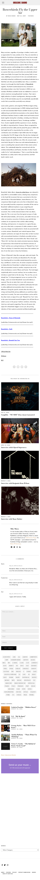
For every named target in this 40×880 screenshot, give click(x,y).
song (30, 689)
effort (34, 666)
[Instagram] (17, 547)
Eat (27, 666)
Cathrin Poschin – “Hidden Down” (23, 707)
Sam (18, 689)
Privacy (14, 872)
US (13, 695)
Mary (18, 677)
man (5, 677)
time (8, 695)
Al (19, 657)
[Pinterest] (25, 367)
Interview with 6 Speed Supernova (13, 447)
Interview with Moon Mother (11, 519)
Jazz (34, 671)
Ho (12, 671)
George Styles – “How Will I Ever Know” (23, 726)
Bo (9, 663)
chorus (34, 663)
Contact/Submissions (24, 872)
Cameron (4, 578)
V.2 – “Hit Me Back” (18, 716)
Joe (2, 592)
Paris (7, 686)
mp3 (13, 680)
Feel (5, 669)
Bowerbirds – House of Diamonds (10, 318)
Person (20, 686)
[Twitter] (22, 367)
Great (18, 669)
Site (23, 689)
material (25, 677)
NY (34, 680)
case (21, 663)
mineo (7, 680)
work (32, 695)
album (25, 657)
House (18, 671)
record (11, 689)
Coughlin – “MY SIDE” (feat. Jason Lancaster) (18, 415)
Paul (13, 686)
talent (33, 692)
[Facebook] (14, 367)
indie (29, 671)
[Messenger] (18, 367)
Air (14, 657)
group (33, 669)
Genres (34, 872)
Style (26, 692)
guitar (6, 671)
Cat (27, 663)
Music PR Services (8, 873)
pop (27, 686)
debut (11, 666)
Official (31, 683)
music (19, 680)
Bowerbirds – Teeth (6, 329)
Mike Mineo (14, 529)
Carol (15, 663)
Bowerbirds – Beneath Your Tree (10, 340)
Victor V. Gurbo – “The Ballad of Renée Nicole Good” (23, 745)
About (2, 872)
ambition (33, 657)
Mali (34, 674)
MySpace (27, 680)
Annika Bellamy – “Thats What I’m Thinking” (24, 736)
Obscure (8, 683)
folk (11, 669)
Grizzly (26, 669)
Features (8, 872)
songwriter (8, 692)
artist (25, 660)
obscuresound (19, 683)
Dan (4, 666)
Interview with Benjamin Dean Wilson (15, 483)
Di (17, 666)
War (25, 695)
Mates (34, 677)
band (33, 660)
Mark (11, 677)
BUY (2, 360)
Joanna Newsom (10, 674)
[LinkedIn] (20, 547)
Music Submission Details (8, 755)
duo (21, 666)
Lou (24, 674)
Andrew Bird (15, 660)
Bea (4, 663)
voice (19, 695)
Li (19, 674)
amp (6, 660)
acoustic (6, 657)
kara (2, 564)
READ (33, 686)
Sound (18, 692)
